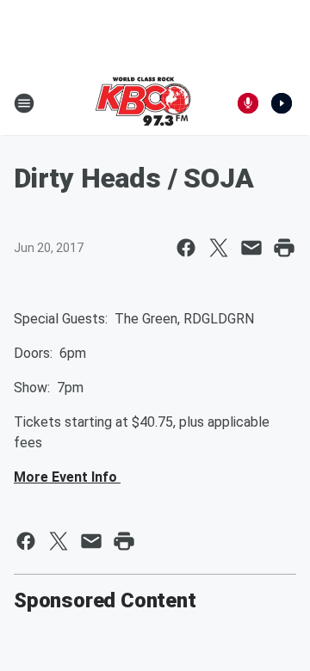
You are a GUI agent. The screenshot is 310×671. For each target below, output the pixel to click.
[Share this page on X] (219, 248)
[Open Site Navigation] (24, 103)
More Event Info (67, 477)
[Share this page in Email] (251, 248)
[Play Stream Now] (281, 103)
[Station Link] (143, 103)
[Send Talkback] (248, 103)
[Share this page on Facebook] (186, 248)
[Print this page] (284, 248)
